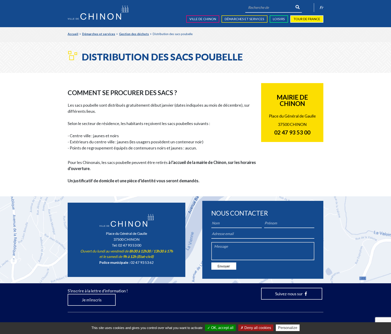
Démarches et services (244, 19)
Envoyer (223, 266)
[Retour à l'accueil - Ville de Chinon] (98, 12)
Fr (321, 7)
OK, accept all (222, 328)
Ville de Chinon (202, 19)
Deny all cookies (257, 328)
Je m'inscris (92, 299)
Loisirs (279, 19)
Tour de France (306, 19)
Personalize (287, 328)
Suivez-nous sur (289, 293)
